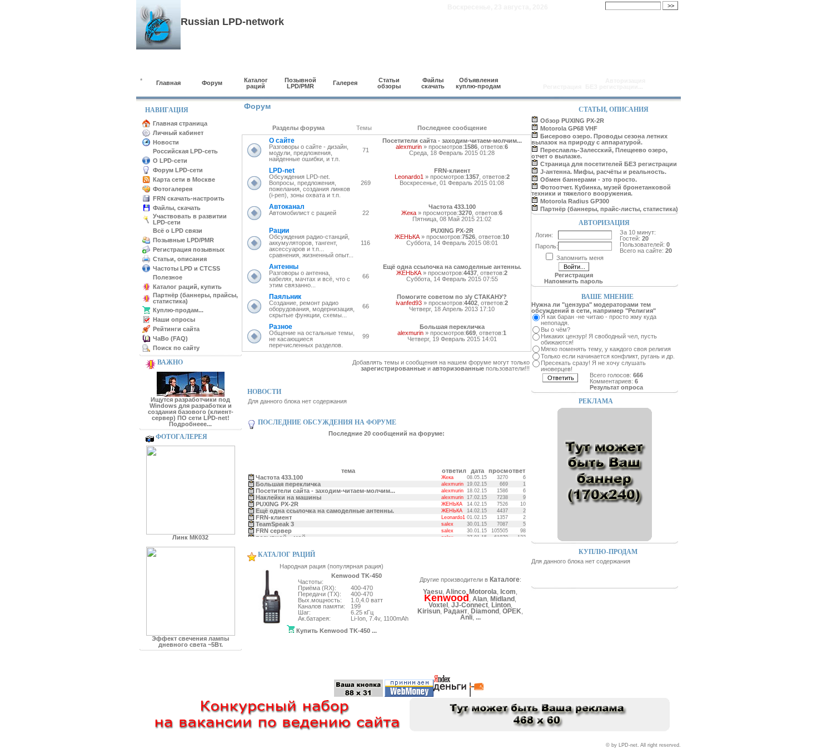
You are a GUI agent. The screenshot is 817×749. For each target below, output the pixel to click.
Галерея (345, 82)
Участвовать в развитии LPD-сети (190, 219)
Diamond (485, 611)
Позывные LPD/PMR (183, 240)
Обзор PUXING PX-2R (572, 120)
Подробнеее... (190, 424)
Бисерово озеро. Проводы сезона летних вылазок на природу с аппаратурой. (599, 139)
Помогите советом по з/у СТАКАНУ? (452, 296)
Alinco (456, 592)
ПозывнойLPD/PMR (300, 83)
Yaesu (432, 592)
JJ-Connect (469, 605)
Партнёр (233, 662)
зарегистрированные (393, 368)
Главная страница (180, 123)
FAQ (503, 662)
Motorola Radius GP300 (574, 201)
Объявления (434, 662)
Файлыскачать (433, 83)
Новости (166, 142)
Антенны (283, 267)
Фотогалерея (172, 189)
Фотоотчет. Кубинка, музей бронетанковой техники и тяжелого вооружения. (601, 190)
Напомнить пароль (573, 281)
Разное (280, 327)
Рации (279, 230)
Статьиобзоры (389, 83)
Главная (168, 82)
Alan (479, 599)
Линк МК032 (190, 537)
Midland (502, 599)
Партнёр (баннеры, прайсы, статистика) (195, 298)
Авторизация (625, 80)
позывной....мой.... (283, 534)
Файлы (397, 662)
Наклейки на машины (288, 494)
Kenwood (446, 597)
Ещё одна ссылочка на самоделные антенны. (452, 266)
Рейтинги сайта (176, 329)
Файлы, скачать (177, 207)
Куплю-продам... (178, 310)
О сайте (282, 140)
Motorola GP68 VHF (568, 128)
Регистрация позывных (189, 249)
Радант (455, 611)
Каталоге (505, 579)
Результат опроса (616, 387)
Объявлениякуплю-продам (478, 83)
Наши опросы (174, 319)
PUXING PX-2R (452, 230)
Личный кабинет (178, 132)
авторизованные (458, 368)
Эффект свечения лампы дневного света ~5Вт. (190, 641)
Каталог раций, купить (187, 286)
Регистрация (562, 86)
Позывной (302, 662)
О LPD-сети (170, 160)
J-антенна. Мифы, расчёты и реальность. (603, 171)
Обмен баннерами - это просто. (588, 179)
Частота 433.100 (452, 206)
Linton (501, 605)
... (478, 617)
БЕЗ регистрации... (614, 86)
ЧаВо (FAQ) (170, 338)
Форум (212, 82)
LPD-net (282, 170)
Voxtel (438, 605)
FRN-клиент (452, 170)
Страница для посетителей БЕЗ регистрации (608, 164)
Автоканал (287, 207)
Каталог (266, 662)
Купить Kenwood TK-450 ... (336, 630)
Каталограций (256, 83)
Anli (466, 617)
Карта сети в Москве (184, 179)
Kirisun (428, 611)
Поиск (528, 662)
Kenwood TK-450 (356, 575)
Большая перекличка (452, 326)
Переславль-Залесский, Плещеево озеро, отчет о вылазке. (599, 153)
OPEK (511, 611)
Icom (508, 592)
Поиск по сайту (176, 347)
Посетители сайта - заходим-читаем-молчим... (452, 140)
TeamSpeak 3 (274, 521)
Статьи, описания (180, 259)
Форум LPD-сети (178, 170)
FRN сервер (273, 528)
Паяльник (285, 297)
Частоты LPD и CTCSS (186, 268)
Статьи (336, 662)
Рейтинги (473, 662)
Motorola (483, 592)
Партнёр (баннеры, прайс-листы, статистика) (609, 209)
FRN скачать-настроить (189, 198)
